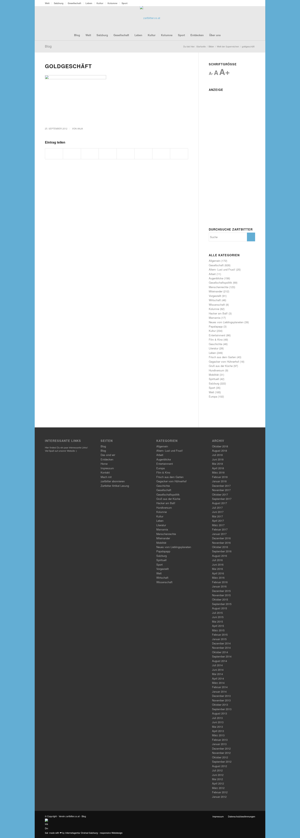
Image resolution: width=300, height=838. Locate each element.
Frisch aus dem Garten (222, 357)
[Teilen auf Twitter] (72, 153)
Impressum (107, 468)
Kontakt (105, 472)
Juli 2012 (217, 770)
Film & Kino (216, 339)
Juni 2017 (217, 512)
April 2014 (218, 678)
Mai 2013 (217, 727)
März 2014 (218, 683)
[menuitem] (48, 3)
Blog (48, 46)
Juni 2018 (217, 459)
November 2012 (221, 753)
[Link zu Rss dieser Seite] (246, 18)
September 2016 (221, 551)
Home (104, 464)
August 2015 (219, 608)
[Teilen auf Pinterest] (107, 153)
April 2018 (218, 468)
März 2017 (218, 525)
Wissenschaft (217, 304)
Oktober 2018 (220, 446)
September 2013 (221, 709)
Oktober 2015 (220, 599)
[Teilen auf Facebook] (54, 153)
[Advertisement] (232, 154)
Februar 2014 (220, 687)
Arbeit (212, 274)
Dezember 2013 (221, 696)
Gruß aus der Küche (221, 366)
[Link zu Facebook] (240, 18)
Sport (125, 3)
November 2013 (221, 700)
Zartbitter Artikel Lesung (115, 486)
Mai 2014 (217, 674)
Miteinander (215, 291)
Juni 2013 (217, 722)
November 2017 (221, 490)
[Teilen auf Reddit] (161, 153)
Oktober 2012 (220, 757)
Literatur (213, 348)
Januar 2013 (219, 744)
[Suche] (226, 35)
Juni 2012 (217, 775)
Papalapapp (216, 326)
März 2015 (218, 630)
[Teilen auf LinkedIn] (125, 153)
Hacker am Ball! (218, 313)
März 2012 (218, 788)
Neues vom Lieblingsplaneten (226, 322)
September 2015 (221, 604)
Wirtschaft (215, 300)
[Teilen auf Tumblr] (143, 153)
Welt (47, 3)
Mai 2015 (217, 621)
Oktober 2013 (220, 705)
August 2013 (219, 713)
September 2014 (221, 656)
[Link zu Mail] (252, 18)
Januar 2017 (219, 534)
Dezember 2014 (221, 643)
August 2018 (219, 450)
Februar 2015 (220, 634)
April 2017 (218, 521)
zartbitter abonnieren (113, 481)
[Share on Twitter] (90, 153)
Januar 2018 (219, 481)
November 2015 (221, 595)
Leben (89, 3)
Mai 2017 (217, 516)
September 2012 (221, 761)
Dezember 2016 (221, 538)
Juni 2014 (217, 670)
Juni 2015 (217, 617)
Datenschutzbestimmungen (241, 816)
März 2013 (218, 735)
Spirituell (214, 379)
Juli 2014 (217, 665)
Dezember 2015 (221, 591)
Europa (213, 396)
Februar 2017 (220, 529)
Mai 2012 (217, 779)
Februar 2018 (220, 477)
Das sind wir (108, 455)
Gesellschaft (74, 3)
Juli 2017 (217, 507)
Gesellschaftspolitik (220, 282)
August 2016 (219, 556)
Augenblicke (216, 278)
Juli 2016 (217, 560)
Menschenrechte (218, 287)
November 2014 (221, 648)
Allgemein (214, 261)
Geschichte (215, 344)
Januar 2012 (219, 797)
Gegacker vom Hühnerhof (224, 361)
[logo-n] (150, 18)
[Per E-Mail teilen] (179, 153)
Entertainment (217, 335)
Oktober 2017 (220, 494)
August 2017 (219, 503)
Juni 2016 (217, 564)
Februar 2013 (220, 740)
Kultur (100, 3)
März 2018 (218, 472)
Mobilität (214, 375)
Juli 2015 (217, 613)
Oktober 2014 (220, 652)
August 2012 (219, 766)
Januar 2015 (219, 639)
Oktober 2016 (220, 547)
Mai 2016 (217, 569)
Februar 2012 (220, 792)
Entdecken (107, 459)
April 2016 (218, 573)
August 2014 (219, 661)
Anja (80, 128)
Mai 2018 (217, 464)
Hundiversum (216, 370)
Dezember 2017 (221, 486)
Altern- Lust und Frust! (222, 269)
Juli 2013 (217, 718)
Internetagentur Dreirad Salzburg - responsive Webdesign (93, 832)
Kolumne (112, 3)
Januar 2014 (219, 691)
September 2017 (221, 499)
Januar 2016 (219, 586)
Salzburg (58, 3)
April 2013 (218, 731)
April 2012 (218, 783)
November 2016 (221, 543)
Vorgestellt (215, 296)
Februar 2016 (220, 582)
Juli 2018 (217, 455)
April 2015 (218, 626)
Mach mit (106, 477)
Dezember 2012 (221, 748)
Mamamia (214, 318)
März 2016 (218, 577)
